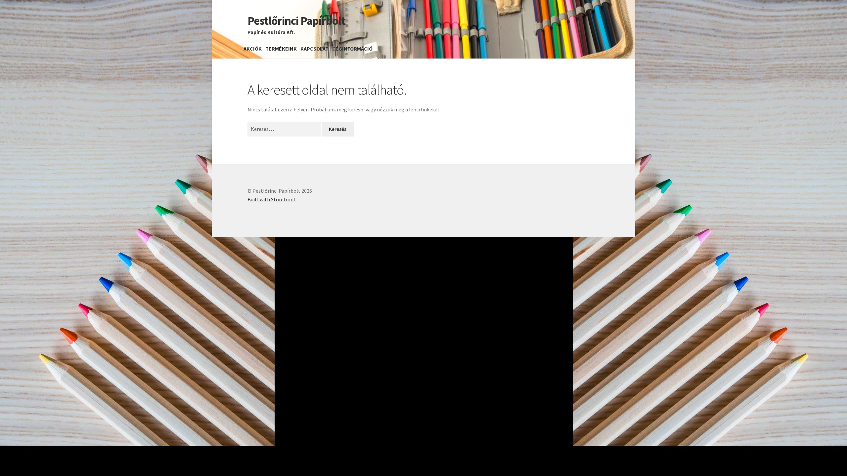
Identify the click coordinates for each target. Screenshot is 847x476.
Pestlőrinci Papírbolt (296, 20)
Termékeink (281, 48)
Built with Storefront (271, 199)
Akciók (253, 48)
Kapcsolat (314, 48)
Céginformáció (352, 48)
